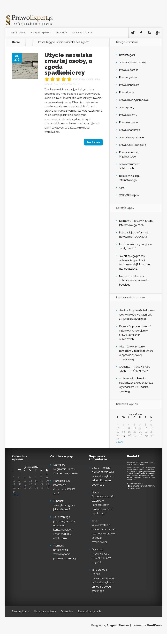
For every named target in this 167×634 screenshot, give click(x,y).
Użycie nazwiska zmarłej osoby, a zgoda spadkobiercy (68, 63)
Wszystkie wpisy (129, 195)
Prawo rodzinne (128, 122)
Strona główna (18, 32)
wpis (122, 187)
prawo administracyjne (132, 62)
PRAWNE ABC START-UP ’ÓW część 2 (101, 558)
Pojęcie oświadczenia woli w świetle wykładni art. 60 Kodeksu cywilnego (137, 314)
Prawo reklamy (128, 114)
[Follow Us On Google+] (157, 33)
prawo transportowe (131, 137)
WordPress (154, 625)
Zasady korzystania (82, 32)
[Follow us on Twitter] (133, 33)
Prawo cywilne (128, 77)
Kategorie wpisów (40, 32)
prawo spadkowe (129, 129)
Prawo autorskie (128, 70)
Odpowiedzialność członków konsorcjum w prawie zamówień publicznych (103, 505)
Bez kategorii (127, 55)
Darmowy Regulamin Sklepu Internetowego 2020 (65, 469)
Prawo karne (126, 92)
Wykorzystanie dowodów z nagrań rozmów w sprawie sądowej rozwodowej (103, 534)
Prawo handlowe (129, 84)
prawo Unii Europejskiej (132, 144)
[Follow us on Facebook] (141, 33)
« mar (119, 442)
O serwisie (61, 32)
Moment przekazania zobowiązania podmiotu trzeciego (133, 280)
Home (16, 42)
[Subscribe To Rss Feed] (149, 33)
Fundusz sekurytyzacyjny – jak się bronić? (64, 505)
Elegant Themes (118, 625)
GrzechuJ (124, 366)
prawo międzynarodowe (134, 99)
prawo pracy (126, 107)
